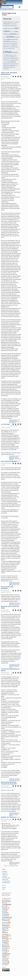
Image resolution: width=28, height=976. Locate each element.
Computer (13, 46)
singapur (12, 60)
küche (12, 28)
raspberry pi (11, 55)
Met (4, 935)
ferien (4, 48)
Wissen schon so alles (8, 790)
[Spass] (2, 955)
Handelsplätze (4, 517)
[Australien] (2, 901)
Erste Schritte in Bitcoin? (9, 461)
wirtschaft (6, 41)
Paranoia (13, 62)
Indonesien (6, 67)
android (13, 41)
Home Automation (6, 44)
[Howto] (8, 920)
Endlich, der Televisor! (8, 817)
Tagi (9, 823)
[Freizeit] (7, 912)
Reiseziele (4, 873)
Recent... (4, 887)
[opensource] (10, 938)
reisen (15, 55)
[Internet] (9, 924)
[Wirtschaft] (8, 962)
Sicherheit (16, 37)
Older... (4, 889)
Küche (13, 48)
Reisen (4, 37)
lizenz (16, 65)
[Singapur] (8, 950)
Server (8, 56)
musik (4, 55)
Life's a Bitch (11, 666)
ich (15, 25)
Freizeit (5, 25)
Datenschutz (7, 23)
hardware (15, 43)
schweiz (5, 56)
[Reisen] (8, 944)
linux (11, 31)
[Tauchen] (8, 958)
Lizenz (13, 31)
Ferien (8, 65)
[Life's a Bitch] (7, 928)
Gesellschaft (6, 22)
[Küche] (2, 928)
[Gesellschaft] (8, 915)
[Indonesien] (2, 924)
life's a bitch (17, 780)
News (8, 34)
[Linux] (7, 932)
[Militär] (2, 937)
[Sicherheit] (6, 949)
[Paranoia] (7, 939)
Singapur (8, 62)
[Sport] (8, 955)
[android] (2, 900)
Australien (11, 63)
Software (12, 56)
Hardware (12, 25)
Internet (5, 28)
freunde (9, 25)
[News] (6, 938)
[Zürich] (8, 963)
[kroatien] (6, 927)
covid (16, 41)
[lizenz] (7, 934)
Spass (9, 39)
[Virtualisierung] (8, 961)
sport (16, 56)
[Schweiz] (9, 946)
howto (12, 44)
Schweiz (10, 37)
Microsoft (14, 52)
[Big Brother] (8, 901)
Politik (17, 34)
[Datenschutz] (6, 906)
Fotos (16, 23)
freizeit (4, 62)
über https (8, 449)
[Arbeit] (7, 900)
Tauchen (5, 58)
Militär (16, 31)
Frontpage (4, 871)
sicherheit (12, 65)
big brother (15, 420)
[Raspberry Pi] (7, 943)
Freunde (7, 48)
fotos (18, 63)
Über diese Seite (6, 877)
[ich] (7, 922)
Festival (12, 23)
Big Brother (12, 22)
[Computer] (6, 902)
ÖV (4, 60)
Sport (12, 39)
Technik (8, 58)
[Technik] (7, 959)
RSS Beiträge (7, 895)
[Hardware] (9, 919)
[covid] (2, 906)
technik (16, 39)
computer (17, 22)
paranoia (13, 34)
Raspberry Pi (7, 60)
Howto (10, 48)
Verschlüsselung (6, 881)
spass (14, 67)
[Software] (6, 952)
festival (15, 63)
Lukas (6, 76)
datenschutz (5, 43)
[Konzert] (8, 925)
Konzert (9, 28)
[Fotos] (6, 910)
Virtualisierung (13, 58)
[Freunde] (8, 914)
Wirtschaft (16, 60)
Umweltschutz (6, 68)
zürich (17, 58)
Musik (5, 34)
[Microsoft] (6, 935)
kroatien (11, 67)
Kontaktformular (6, 882)
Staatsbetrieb (6, 63)
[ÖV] (5, 964)
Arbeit (17, 46)
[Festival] (7, 909)
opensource (8, 46)
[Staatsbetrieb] (5, 956)
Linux (7, 52)
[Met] (2, 935)
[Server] (8, 948)
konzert (5, 65)
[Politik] (8, 941)
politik (7, 55)
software (5, 39)
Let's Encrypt (5, 424)
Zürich (10, 41)
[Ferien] (8, 907)
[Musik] (7, 937)
